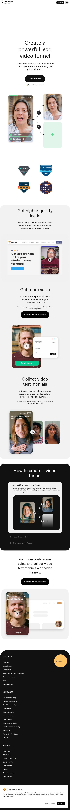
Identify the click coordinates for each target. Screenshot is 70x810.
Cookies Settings (50, 803)
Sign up (60, 2)
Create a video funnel (35, 314)
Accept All (61, 803)
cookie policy (9, 796)
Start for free (35, 78)
